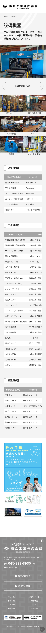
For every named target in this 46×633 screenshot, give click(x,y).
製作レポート (34, 597)
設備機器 (34, 601)
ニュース (11, 597)
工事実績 (11, 605)
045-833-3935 (19, 563)
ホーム (6, 16)
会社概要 (34, 608)
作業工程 (11, 601)
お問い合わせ (24, 576)
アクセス (34, 605)
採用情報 (11, 608)
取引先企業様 (24, 586)
